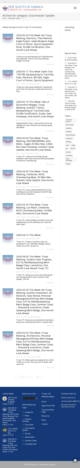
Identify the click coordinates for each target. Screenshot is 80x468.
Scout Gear (29, 424)
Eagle (73, 145)
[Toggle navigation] (75, 8)
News (27, 416)
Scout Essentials (69, 159)
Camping (68, 131)
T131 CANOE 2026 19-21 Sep (71, 82)
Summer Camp (30, 440)
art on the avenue (69, 120)
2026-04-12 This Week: (28, 235)
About (44, 401)
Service (27, 433)
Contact (45, 424)
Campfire (69, 128)
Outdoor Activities (27, 420)
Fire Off (72, 148)
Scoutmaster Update (32, 53)
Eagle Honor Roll (48, 405)
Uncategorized (30, 444)
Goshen (68, 152)
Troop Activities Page (48, 411)
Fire (67, 148)
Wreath (68, 164)
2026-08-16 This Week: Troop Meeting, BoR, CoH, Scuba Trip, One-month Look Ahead (71, 92)
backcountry (70, 125)
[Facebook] (4, 1)
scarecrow (69, 155)
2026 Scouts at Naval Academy (71, 59)
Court (67, 145)
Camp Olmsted (70, 135)
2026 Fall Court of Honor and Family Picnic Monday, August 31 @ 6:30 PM (70, 105)
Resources (46, 416)
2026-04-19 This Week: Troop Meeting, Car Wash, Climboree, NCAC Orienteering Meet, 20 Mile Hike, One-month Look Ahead (34, 209)
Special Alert (29, 437)
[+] (7, 39)
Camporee (69, 138)
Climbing (68, 142)
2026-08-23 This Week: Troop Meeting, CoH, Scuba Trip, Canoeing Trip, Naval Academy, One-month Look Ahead (71, 70)
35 (38, 377)
